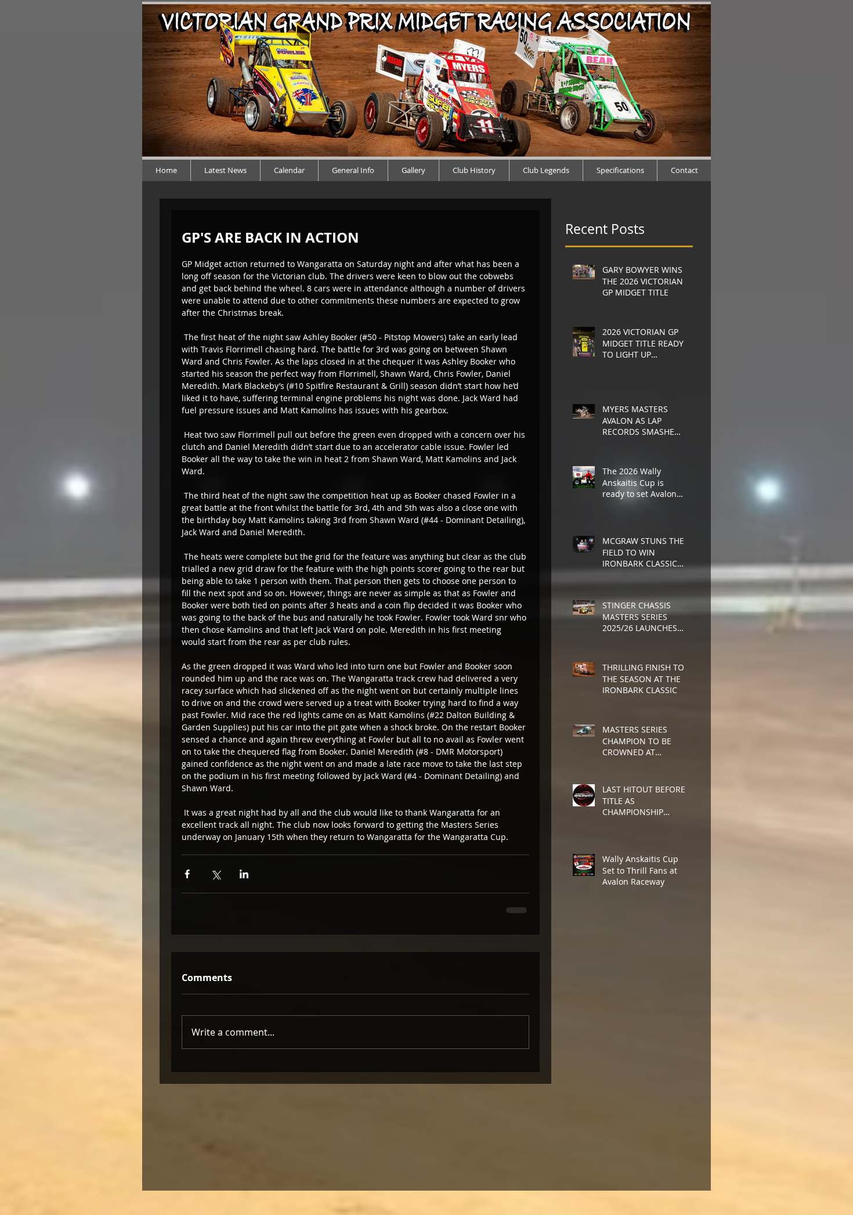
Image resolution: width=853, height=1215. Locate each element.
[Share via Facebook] (187, 873)
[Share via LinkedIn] (244, 873)
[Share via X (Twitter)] (215, 873)
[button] (546, 170)
